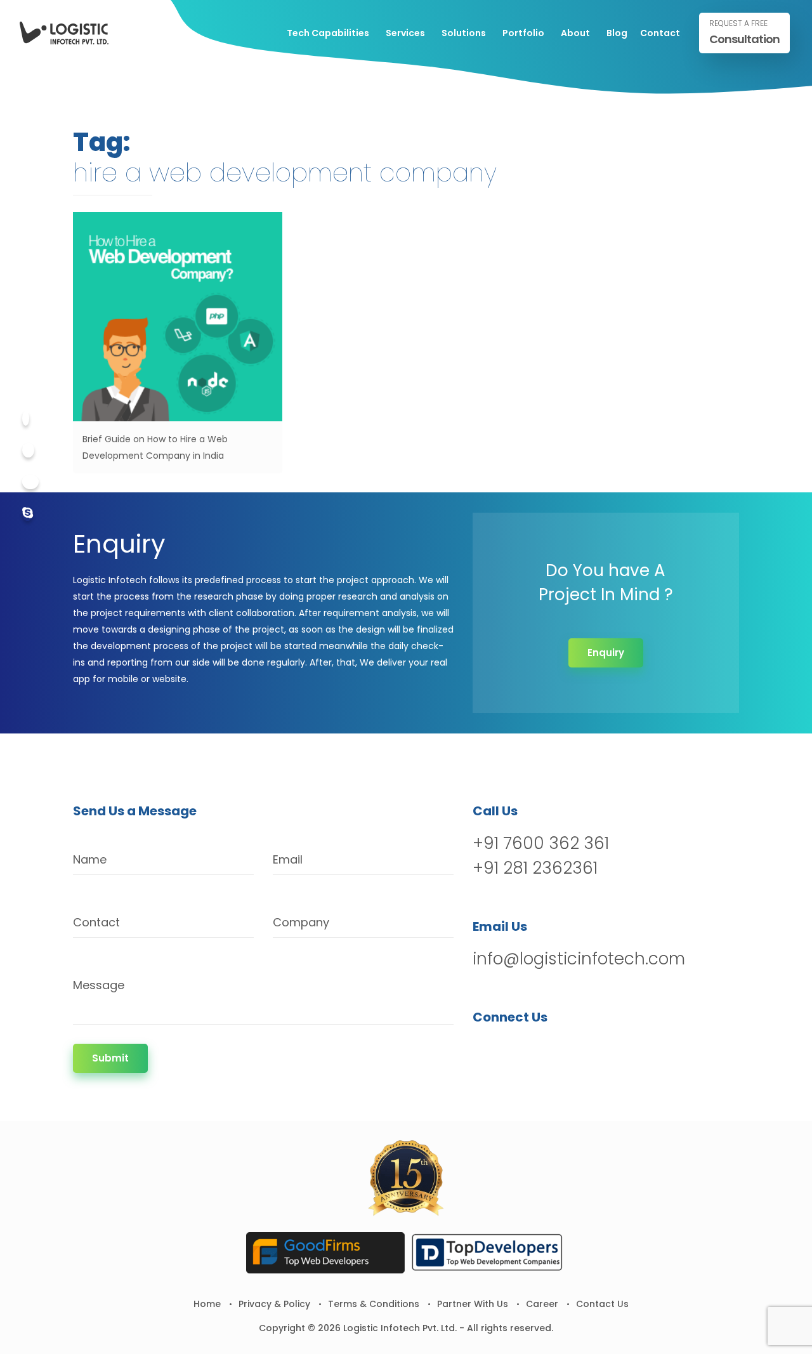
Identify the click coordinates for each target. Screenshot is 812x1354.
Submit (110, 1058)
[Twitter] (28, 450)
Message (98, 985)
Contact (660, 33)
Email (288, 859)
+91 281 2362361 (535, 868)
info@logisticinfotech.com (579, 958)
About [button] (575, 33)
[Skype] (27, 513)
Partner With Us (472, 1304)
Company (301, 922)
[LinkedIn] (549, 1049)
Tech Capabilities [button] (328, 33)
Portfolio (523, 33)
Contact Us (602, 1304)
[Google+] (30, 482)
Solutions (464, 33)
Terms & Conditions (373, 1304)
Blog (616, 33)
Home (207, 1304)
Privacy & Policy (274, 1304)
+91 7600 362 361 (541, 843)
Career (542, 1304)
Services (405, 33)
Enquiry (605, 652)
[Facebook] (25, 418)
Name (90, 859)
